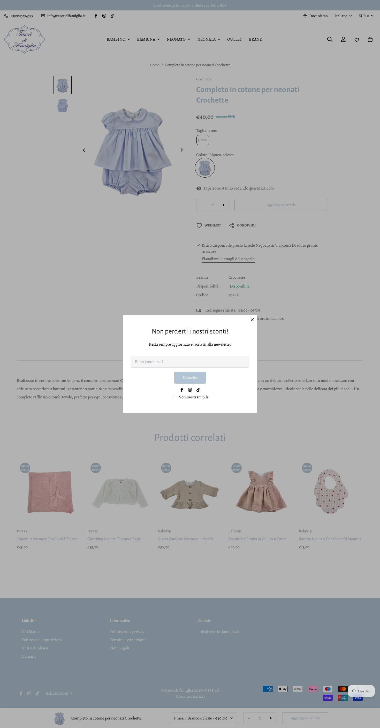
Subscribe (190, 377)
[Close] (252, 319)
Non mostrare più (193, 397)
